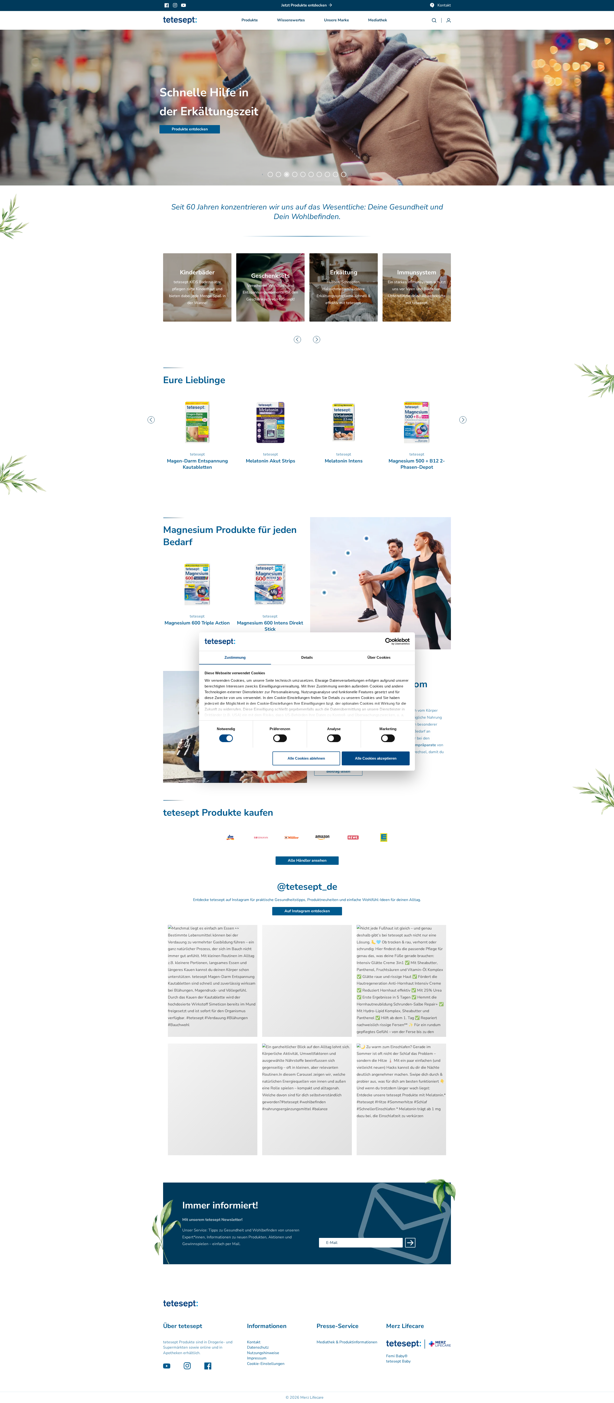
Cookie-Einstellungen (265, 1363)
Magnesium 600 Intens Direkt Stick (270, 626)
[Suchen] (436, 20)
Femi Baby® (396, 1356)
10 (343, 174)
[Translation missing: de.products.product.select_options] (366, 538)
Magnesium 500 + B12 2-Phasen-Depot (270, 464)
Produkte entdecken (190, 129)
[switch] (280, 738)
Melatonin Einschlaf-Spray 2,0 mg (416, 464)
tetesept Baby (398, 1361)
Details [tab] (307, 657)
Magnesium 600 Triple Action (343, 461)
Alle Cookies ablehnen (306, 758)
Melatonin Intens (197, 461)
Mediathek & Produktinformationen (347, 1342)
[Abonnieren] (410, 1242)
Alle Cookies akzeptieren (375, 758)
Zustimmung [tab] (235, 657)
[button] (250, 20)
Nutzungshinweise (263, 1353)
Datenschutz (258, 1347)
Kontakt (444, 5)
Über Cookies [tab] (378, 657)
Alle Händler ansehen (307, 860)
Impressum (256, 1358)
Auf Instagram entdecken (307, 911)
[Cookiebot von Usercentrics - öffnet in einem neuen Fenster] (389, 641)
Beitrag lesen (338, 771)
